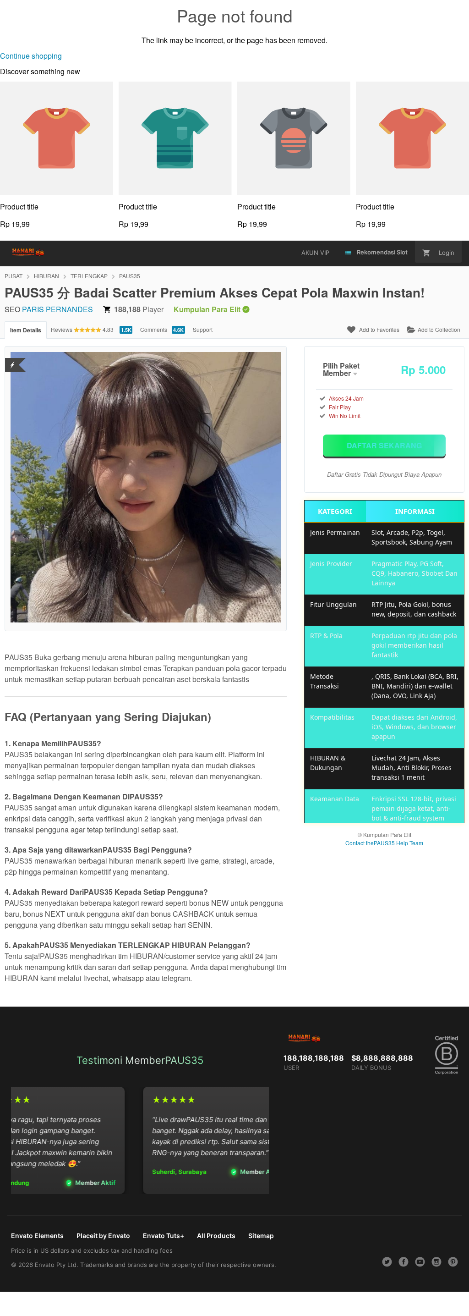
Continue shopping (31, 55)
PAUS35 (129, 276)
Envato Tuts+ (163, 1235)
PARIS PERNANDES (57, 309)
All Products (216, 1235)
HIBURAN (46, 276)
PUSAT (13, 276)
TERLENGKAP (89, 276)
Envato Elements (37, 1235)
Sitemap (261, 1235)
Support (203, 329)
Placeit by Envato (103, 1235)
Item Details (25, 330)
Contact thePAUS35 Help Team (384, 843)
